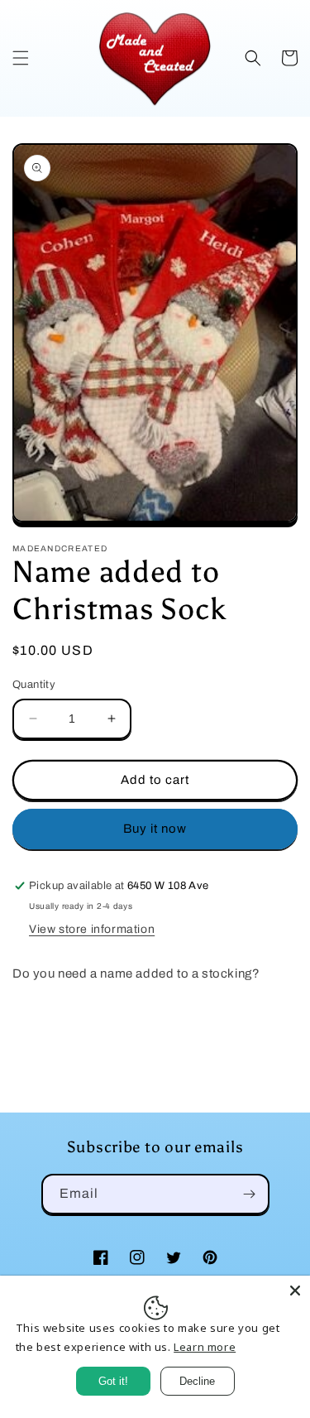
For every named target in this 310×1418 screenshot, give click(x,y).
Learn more (205, 1346)
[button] (20, 58)
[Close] (295, 1290)
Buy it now (155, 828)
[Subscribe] (249, 1194)
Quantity (33, 684)
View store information (92, 929)
